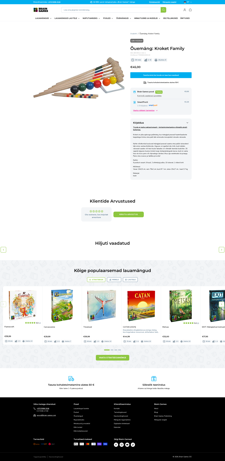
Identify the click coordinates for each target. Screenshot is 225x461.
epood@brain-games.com (46, 415)
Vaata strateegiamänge (112, 358)
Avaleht (133, 33)
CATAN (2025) (129, 327)
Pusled (76, 412)
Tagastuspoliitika (39, 457)
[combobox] (113, 10)
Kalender (117, 427)
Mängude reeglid (169, 2)
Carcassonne (49, 327)
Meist (156, 408)
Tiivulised (87, 327)
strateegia (97, 280)
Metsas (165, 327)
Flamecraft (9, 327)
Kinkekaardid (154, 2)
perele (115, 280)
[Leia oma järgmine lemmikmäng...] (163, 10)
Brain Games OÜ (185, 457)
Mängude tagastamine (122, 420)
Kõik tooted (78, 427)
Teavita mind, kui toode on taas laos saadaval (161, 75)
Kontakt (117, 408)
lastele (132, 280)
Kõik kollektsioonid (81, 431)
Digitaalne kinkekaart (122, 423)
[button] (43, 18)
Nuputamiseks (79, 420)
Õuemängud (78, 416)
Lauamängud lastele (81, 408)
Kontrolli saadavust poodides (149, 96)
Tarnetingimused (120, 412)
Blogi (156, 412)
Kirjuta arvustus (128, 214)
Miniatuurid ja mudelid (82, 423)
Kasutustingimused (121, 416)
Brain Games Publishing (163, 416)
